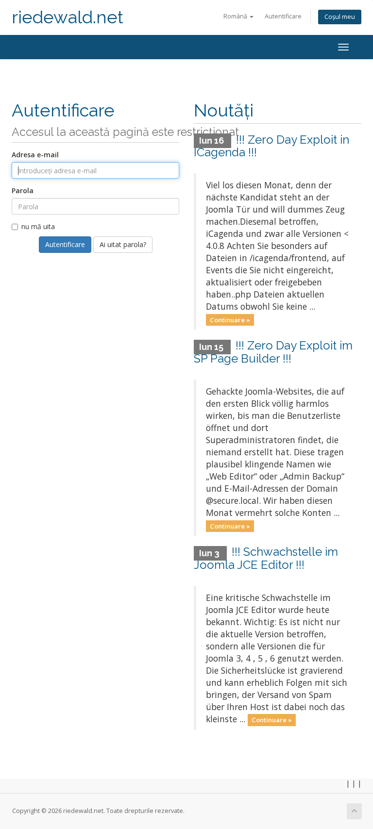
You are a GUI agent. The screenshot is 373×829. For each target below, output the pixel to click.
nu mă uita (38, 226)
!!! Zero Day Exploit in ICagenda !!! (271, 146)
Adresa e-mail (35, 154)
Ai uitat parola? (123, 244)
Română (236, 16)
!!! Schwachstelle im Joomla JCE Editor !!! (266, 558)
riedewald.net (67, 17)
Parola (23, 190)
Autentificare (283, 16)
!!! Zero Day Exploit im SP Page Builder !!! (273, 351)
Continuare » (230, 319)
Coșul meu (339, 17)
